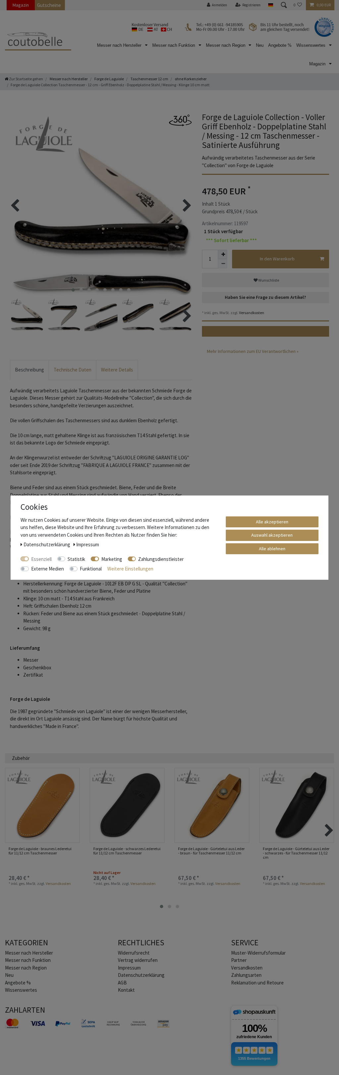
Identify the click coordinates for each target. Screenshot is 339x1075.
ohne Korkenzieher (190, 78)
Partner (239, 960)
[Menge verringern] (222, 263)
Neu (260, 45)
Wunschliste (268, 280)
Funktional (91, 569)
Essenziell (41, 559)
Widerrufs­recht (134, 953)
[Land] (270, 5)
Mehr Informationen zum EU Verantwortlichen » (253, 351)
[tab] (29, 370)
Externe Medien (47, 569)
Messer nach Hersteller (120, 45)
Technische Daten (72, 370)
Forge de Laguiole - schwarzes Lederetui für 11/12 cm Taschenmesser (127, 850)
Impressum (129, 968)
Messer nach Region (226, 45)
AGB (122, 982)
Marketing (111, 559)
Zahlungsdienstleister (161, 559)
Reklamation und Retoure (257, 982)
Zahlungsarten (246, 975)
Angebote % (280, 45)
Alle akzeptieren (272, 521)
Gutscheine (49, 5)
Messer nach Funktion (174, 45)
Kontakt (126, 990)
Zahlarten (25, 1010)
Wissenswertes (311, 45)
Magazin (21, 5)
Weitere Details (117, 370)
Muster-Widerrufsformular (258, 953)
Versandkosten (251, 312)
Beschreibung (29, 370)
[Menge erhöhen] (222, 254)
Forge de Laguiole (109, 78)
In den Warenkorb (277, 259)
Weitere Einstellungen (130, 569)
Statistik (76, 559)
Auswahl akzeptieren (272, 535)
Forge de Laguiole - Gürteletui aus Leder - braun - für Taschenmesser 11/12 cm (211, 850)
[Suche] (283, 5)
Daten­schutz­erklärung (141, 975)
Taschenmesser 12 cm (149, 78)
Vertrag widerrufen (138, 960)
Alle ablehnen (272, 548)
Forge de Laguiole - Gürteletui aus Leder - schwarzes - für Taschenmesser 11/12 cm (296, 853)
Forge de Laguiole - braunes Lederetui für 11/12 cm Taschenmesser (40, 850)
